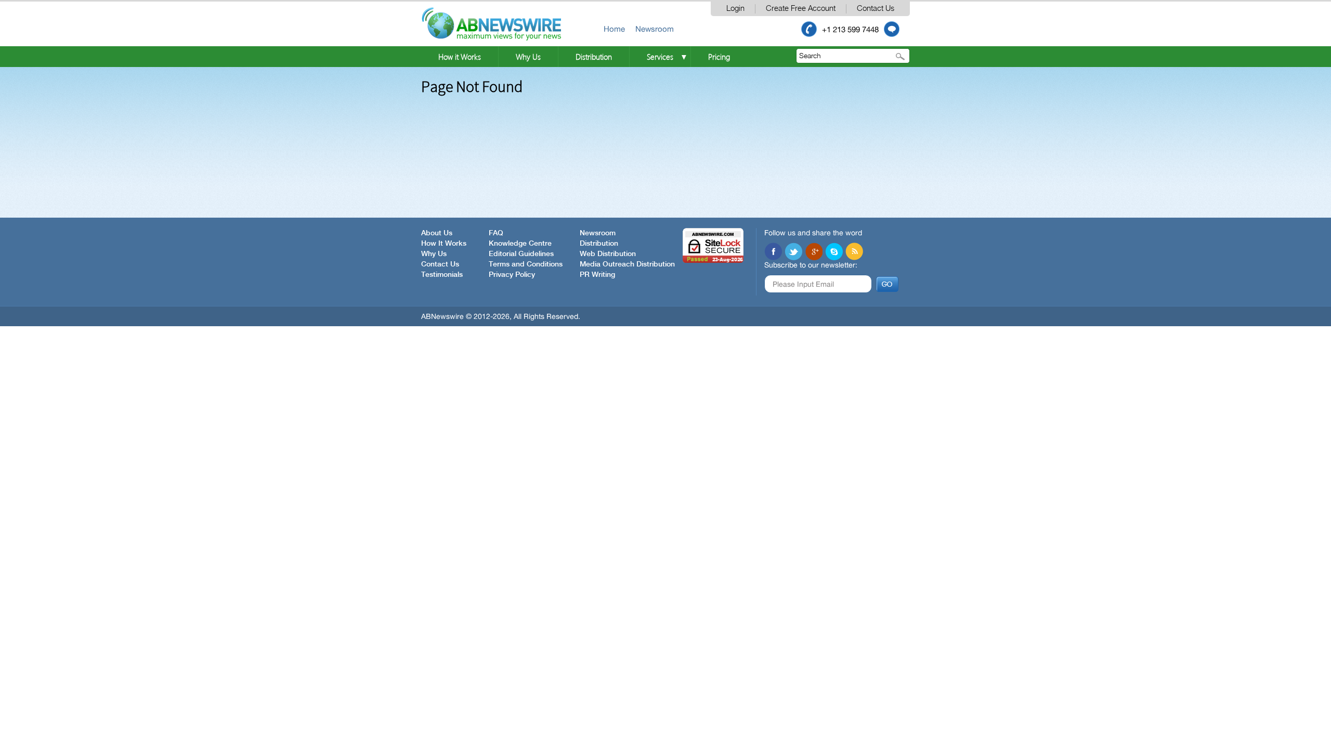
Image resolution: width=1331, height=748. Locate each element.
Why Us (528, 56)
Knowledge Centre (520, 243)
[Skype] (834, 251)
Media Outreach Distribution (627, 264)
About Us (436, 233)
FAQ (496, 233)
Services (660, 56)
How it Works (459, 56)
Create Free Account (801, 8)
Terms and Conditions (526, 264)
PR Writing (597, 274)
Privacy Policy (512, 274)
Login (735, 8)
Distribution (594, 56)
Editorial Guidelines (521, 254)
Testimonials (442, 274)
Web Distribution (608, 254)
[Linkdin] (814, 251)
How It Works (443, 243)
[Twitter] (793, 251)
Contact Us (875, 8)
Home (614, 28)
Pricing (719, 56)
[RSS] (854, 251)
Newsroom (654, 28)
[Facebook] (773, 251)
